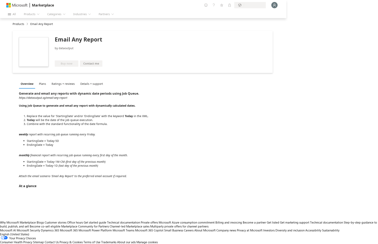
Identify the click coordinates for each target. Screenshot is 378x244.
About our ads (126, 242)
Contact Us (52, 242)
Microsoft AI (8, 230)
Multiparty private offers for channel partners (179, 226)
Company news (226, 230)
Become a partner (254, 222)
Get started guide (95, 222)
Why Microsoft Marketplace (18, 222)
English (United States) (14, 234)
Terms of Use (91, 242)
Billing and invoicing (228, 222)
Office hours (75, 222)
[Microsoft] (17, 5)
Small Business (173, 230)
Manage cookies (147, 242)
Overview (27, 84)
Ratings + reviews (63, 84)
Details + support (91, 84)
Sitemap (38, 242)
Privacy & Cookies (71, 242)
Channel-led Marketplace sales (129, 226)
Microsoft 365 (69, 230)
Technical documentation (123, 222)
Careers (189, 230)
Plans (42, 84)
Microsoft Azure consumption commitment (187, 222)
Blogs (40, 222)
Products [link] (18, 24)
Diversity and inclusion (290, 230)
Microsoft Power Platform (95, 230)
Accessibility (313, 230)
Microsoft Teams (123, 230)
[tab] (28, 83)
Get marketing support (294, 222)
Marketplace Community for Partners (85, 226)
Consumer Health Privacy (16, 242)
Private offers (149, 222)
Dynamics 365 (50, 230)
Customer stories (55, 222)
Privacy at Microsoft (249, 230)
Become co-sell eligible (45, 226)
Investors (269, 230)
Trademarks (108, 242)
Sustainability (330, 230)
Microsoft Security (28, 230)
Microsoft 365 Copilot (149, 230)
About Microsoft (205, 230)
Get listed (273, 222)
